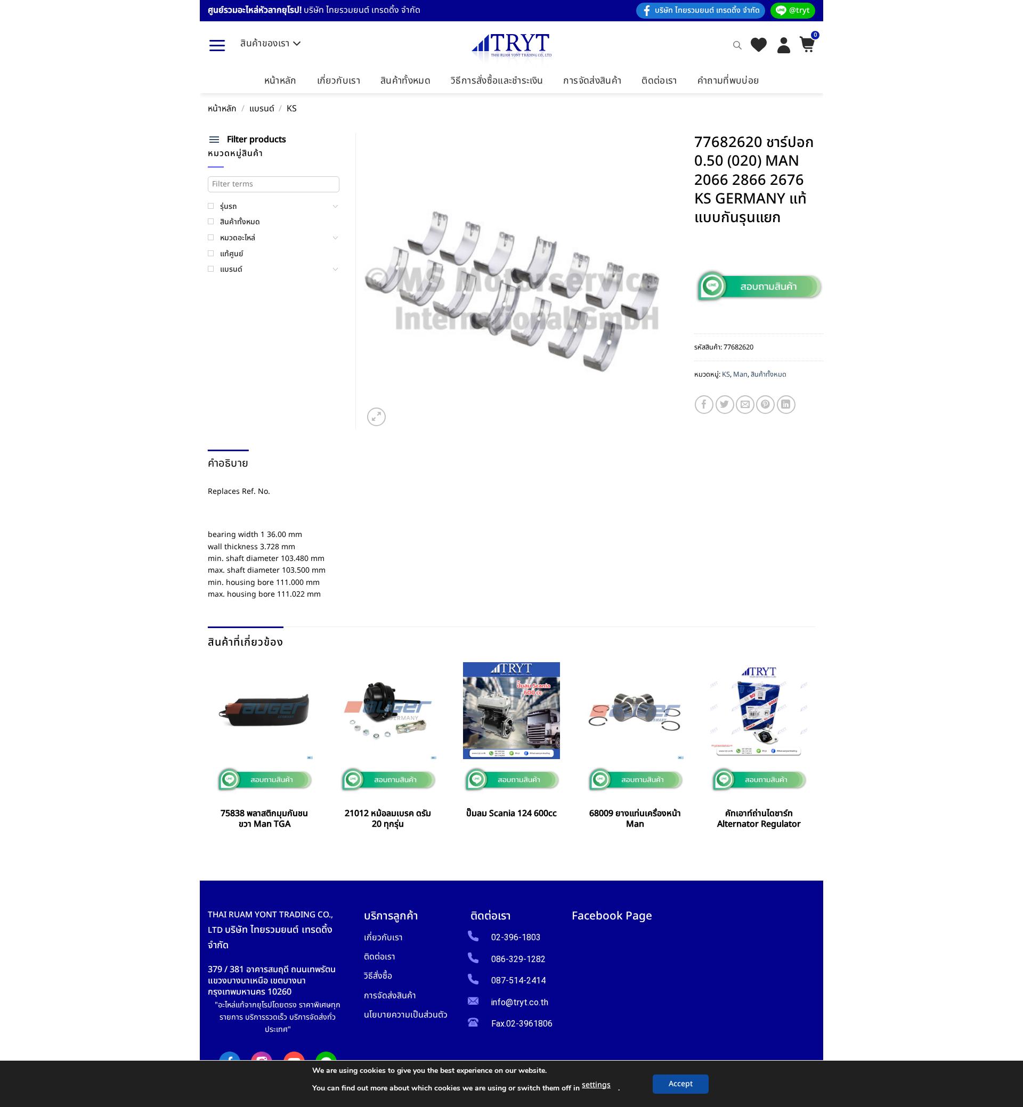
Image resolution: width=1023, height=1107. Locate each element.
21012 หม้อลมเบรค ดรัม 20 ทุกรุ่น (388, 819)
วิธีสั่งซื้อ (378, 976)
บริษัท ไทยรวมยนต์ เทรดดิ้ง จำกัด (707, 10)
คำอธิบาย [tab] (228, 463)
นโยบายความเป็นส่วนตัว (406, 1015)
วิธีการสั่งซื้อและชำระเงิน (497, 81)
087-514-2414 (518, 980)
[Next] (812, 755)
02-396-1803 (516, 937)
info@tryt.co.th (519, 1002)
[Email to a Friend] (745, 404)
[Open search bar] (737, 45)
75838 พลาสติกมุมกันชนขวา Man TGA (264, 819)
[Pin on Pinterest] (765, 404)
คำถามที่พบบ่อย (728, 81)
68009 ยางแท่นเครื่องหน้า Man (635, 819)
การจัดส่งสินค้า (592, 81)
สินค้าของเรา (265, 43)
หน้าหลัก (280, 81)
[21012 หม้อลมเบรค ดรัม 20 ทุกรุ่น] (387, 710)
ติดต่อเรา (659, 81)
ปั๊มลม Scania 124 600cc (511, 813)
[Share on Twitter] (725, 404)
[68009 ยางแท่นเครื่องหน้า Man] (635, 710)
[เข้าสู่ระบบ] (784, 45)
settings (596, 1084)
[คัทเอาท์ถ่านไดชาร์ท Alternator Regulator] (758, 710)
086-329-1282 (518, 959)
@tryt (799, 10)
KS (292, 109)
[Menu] (217, 45)
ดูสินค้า (264, 848)
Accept (681, 1083)
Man (740, 374)
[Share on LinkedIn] (786, 404)
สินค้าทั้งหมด (405, 81)
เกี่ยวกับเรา (338, 81)
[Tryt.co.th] (511, 51)
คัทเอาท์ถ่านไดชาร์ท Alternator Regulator (759, 819)
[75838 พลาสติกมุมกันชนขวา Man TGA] (264, 710)
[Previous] (212, 755)
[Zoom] (376, 417)
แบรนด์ (261, 109)
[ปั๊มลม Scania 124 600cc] (511, 710)
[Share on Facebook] (704, 404)
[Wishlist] (759, 45)
